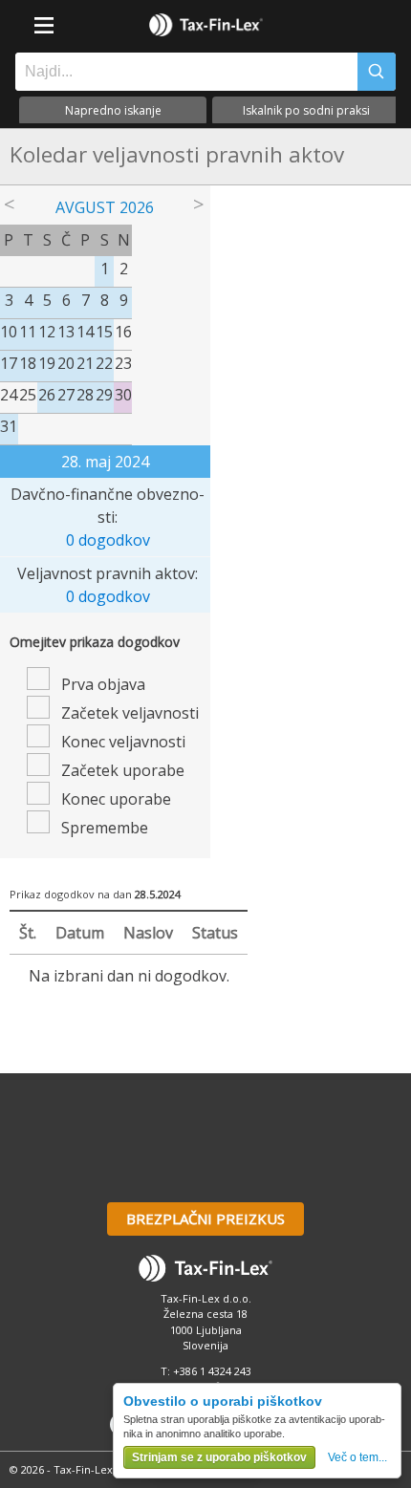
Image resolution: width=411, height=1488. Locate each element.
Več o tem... (357, 1457)
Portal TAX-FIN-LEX (205, 24)
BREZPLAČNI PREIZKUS (205, 1218)
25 (27, 394)
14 (85, 331)
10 (8, 331)
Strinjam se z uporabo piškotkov (219, 1457)
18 (27, 363)
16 (123, 331)
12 (46, 331)
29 (104, 394)
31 (8, 426)
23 (123, 363)
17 (8, 363)
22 (104, 363)
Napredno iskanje (113, 110)
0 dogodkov (108, 539)
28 (85, 394)
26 (46, 394)
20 (66, 363)
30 (123, 394)
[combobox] (181, 72)
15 (104, 331)
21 (85, 363)
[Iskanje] (376, 72)
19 (46, 363)
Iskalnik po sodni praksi (306, 110)
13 (66, 331)
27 (66, 394)
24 (8, 394)
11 (27, 331)
